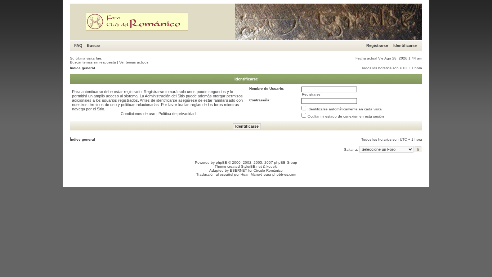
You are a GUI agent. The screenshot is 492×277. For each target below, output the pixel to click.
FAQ (78, 45)
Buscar (93, 45)
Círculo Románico (268, 170)
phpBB (221, 162)
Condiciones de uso (138, 113)
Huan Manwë (252, 174)
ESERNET (238, 170)
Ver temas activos (133, 62)
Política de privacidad (177, 113)
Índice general (82, 68)
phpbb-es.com (284, 174)
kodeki (272, 166)
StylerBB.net (251, 166)
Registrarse (377, 45)
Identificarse (405, 45)
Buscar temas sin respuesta (93, 62)
